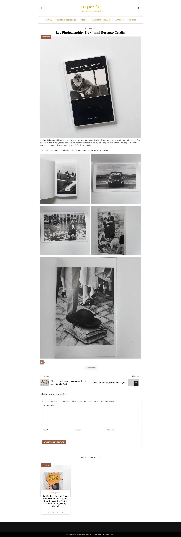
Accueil (48, 20)
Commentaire (48, 405)
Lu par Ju (90, 6)
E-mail (78, 430)
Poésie (83, 20)
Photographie (90, 28)
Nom (45, 430)
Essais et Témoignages (101, 20)
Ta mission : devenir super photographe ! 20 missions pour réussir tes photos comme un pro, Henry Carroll (55, 501)
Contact (132, 20)
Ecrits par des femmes (66, 20)
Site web (110, 430)
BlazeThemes (109, 535)
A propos (120, 20)
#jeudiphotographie (51, 140)
